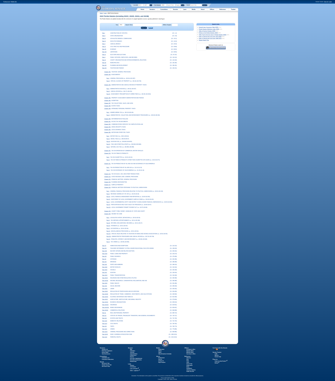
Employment (161, 357)
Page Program (161, 362)
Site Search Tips (106, 366)
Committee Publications (108, 359)
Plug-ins (215, 359)
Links (187, 362)
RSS (217, 349)
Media (193, 9)
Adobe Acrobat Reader (220, 361)
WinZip (216, 362)
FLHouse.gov (6, 1)
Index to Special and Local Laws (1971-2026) (210, 36)
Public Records (190, 371)
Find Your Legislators (107, 350)
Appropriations (133, 353)
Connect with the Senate (220, 348)
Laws (184, 9)
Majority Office (190, 350)
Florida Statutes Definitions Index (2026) (209, 29)
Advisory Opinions (191, 369)
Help (187, 360)
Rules (187, 366)
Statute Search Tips (204, 40)
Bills (131, 349)
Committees (164, 9)
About (202, 9)
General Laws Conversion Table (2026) (208, 27)
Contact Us (161, 360)
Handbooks (189, 368)
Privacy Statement (165, 377)
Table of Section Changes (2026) (207, 31)
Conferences (133, 355)
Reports (132, 356)
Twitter (215, 349)
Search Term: (129, 24)
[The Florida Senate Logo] (111, 7)
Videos (160, 350)
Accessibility (171, 377)
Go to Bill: (135, 5)
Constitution (133, 366)
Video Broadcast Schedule (164, 353)
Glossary (188, 357)
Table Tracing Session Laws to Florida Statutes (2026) (212, 34)
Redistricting (133, 361)
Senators (152, 9)
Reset (150, 27)
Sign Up (326, 1)
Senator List (105, 349)
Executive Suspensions (136, 359)
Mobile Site (14, 1)
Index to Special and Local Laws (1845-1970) (210, 38)
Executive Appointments (136, 358)
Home (142, 9)
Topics (159, 352)
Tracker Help (218, 356)
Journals (132, 352)
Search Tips (189, 363)
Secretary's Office (191, 353)
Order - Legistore (134, 370)
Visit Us (160, 359)
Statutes (132, 365)
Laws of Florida (134, 368)
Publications (161, 349)
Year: (117, 24)
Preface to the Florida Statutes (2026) (208, 32)
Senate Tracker (217, 352)
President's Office (190, 349)
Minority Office (190, 352)
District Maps (105, 352)
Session (175, 9)
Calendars (132, 350)
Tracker (233, 9)
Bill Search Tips (106, 363)
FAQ (187, 359)
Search (188, 5)
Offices (212, 9)
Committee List (105, 357)
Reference (222, 9)
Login (330, 1)
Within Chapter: (167, 24)
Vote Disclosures (106, 353)
